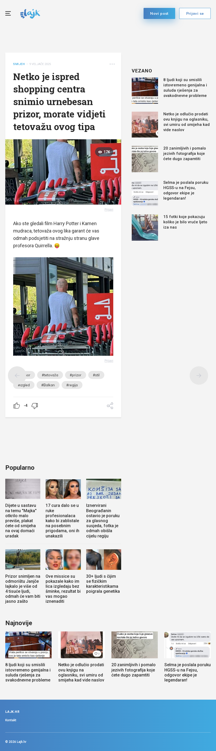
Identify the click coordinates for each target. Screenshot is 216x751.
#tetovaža (50, 375)
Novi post (159, 13)
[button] (112, 64)
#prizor (75, 375)
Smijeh (19, 64)
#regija (72, 385)
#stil (96, 375)
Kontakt (10, 720)
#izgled (24, 385)
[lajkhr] (30, 13)
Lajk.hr (21, 742)
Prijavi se (195, 13)
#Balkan (48, 385)
